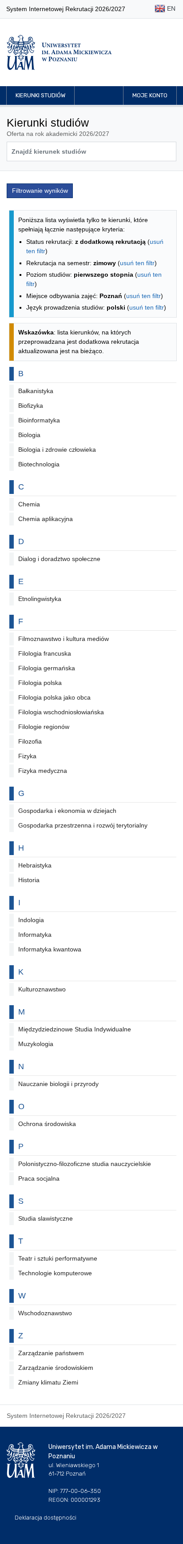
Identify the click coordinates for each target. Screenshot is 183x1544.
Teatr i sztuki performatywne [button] (57, 1258)
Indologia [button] (31, 919)
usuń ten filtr (137, 263)
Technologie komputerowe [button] (55, 1273)
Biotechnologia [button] (39, 464)
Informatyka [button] (35, 934)
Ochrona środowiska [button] (47, 1123)
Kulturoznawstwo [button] (42, 989)
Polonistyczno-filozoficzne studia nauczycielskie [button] (84, 1163)
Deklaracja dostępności (45, 1517)
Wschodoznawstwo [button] (45, 1313)
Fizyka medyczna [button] (42, 770)
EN (170, 8)
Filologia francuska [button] (44, 653)
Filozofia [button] (30, 741)
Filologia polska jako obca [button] (54, 697)
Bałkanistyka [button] (35, 390)
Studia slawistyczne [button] (45, 1218)
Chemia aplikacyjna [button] (45, 518)
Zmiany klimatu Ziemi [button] (48, 1382)
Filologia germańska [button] (46, 668)
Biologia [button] (29, 434)
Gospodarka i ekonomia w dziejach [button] (67, 810)
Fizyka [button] (27, 756)
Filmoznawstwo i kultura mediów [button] (63, 638)
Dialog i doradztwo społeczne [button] (59, 558)
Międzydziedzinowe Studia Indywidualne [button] (74, 1029)
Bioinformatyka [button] (39, 420)
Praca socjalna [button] (39, 1178)
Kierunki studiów (40, 95)
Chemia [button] (29, 504)
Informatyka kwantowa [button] (49, 949)
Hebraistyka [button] (35, 865)
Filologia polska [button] (40, 682)
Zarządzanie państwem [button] (51, 1353)
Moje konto (149, 95)
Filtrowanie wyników (40, 190)
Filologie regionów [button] (43, 726)
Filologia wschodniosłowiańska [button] (61, 712)
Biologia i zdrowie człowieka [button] (57, 449)
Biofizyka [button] (30, 405)
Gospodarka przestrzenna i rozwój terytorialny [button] (82, 825)
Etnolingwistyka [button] (39, 598)
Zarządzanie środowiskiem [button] (55, 1367)
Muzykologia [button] (35, 1043)
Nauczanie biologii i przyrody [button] (58, 1083)
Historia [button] (29, 879)
